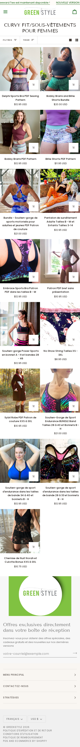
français (12, 719)
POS (5, 741)
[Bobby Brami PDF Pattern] (20, 132)
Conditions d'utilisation (20, 734)
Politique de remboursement (23, 737)
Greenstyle (14, 727)
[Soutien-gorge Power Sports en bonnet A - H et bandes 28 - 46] (20, 324)
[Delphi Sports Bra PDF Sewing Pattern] (20, 69)
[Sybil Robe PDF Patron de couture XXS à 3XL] (20, 391)
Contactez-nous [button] (16, 686)
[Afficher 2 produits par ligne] (77, 40)
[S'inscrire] (73, 653)
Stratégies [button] (11, 697)
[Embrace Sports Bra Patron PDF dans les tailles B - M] (20, 261)
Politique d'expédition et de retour (27, 730)
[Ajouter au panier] (33, 85)
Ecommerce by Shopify (31, 741)
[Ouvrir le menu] (9, 11)
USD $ (35, 719)
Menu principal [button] (13, 674)
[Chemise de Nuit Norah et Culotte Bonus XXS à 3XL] (20, 531)
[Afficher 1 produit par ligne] (70, 40)
